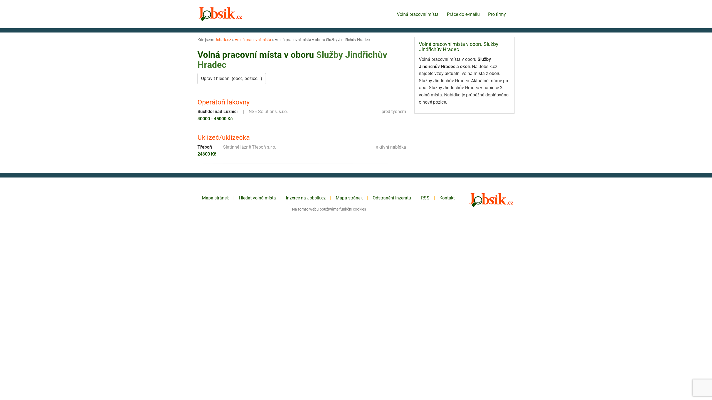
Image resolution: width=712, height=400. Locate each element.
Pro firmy (497, 14)
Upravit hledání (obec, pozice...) (231, 78)
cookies (359, 209)
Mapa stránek (215, 198)
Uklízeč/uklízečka (223, 137)
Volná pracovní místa (418, 14)
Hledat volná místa (257, 198)
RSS (425, 198)
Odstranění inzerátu (392, 198)
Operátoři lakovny (223, 102)
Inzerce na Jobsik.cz (306, 198)
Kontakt (447, 198)
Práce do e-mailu (463, 14)
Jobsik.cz (223, 40)
